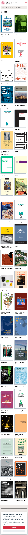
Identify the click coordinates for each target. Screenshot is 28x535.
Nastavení (14, 530)
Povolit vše (14, 527)
